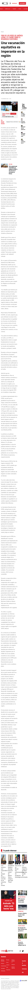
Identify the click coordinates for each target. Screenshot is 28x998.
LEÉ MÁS (10, 164)
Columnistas (3, 966)
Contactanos (24, 969)
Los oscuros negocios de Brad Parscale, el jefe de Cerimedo (24, 871)
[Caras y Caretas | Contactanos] (25, 951)
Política (2, 963)
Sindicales (7, 8)
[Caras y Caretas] (7, 952)
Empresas (8, 969)
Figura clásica (21, 926)
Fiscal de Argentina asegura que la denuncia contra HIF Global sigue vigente (22, 945)
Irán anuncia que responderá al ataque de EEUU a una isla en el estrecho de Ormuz (13, 169)
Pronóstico (20, 911)
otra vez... (4, 862)
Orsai (19, 8)
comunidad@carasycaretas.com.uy (11, 984)
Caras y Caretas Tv (13, 961)
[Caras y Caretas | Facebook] (20, 951)
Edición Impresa (13, 967)
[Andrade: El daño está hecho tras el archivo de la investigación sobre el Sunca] (8, 894)
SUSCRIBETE (22, 3)
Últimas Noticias (2, 960)
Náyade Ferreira (3, 122)
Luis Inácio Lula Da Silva (20, 862)
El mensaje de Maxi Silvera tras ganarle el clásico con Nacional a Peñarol (22, 931)
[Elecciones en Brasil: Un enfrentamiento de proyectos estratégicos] (17, 864)
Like (7, 967)
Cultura (25, 8)
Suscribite (13, 113)
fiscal (19, 940)
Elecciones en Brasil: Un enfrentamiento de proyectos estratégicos (19, 871)
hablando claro (8, 901)
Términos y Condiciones (5, 978)
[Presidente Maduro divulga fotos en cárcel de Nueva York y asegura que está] (10, 864)
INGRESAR (14, 3)
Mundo (14, 8)
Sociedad (3, 968)
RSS (23, 972)
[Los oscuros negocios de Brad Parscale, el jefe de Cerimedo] (24, 864)
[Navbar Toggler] (4, 3)
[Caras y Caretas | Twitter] (23, 951)
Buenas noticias (21, 897)
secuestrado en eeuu (13, 862)
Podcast (13, 964)
